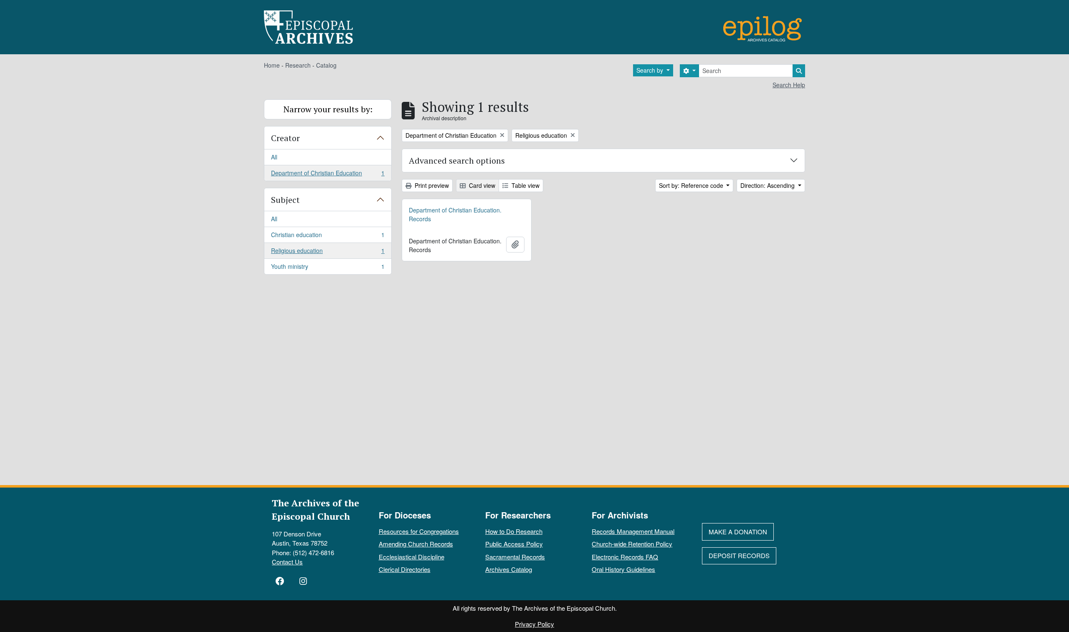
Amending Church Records (416, 543)
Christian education (328, 236)
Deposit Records (739, 555)
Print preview (431, 185)
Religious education (328, 252)
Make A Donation (738, 531)
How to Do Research (513, 531)
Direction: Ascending (768, 185)
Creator (285, 138)
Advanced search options (457, 160)
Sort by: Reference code (692, 185)
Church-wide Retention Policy (632, 543)
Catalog (326, 65)
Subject (285, 199)
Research (298, 65)
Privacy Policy (534, 623)
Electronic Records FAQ (625, 556)
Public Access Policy (514, 543)
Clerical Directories (405, 569)
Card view (481, 185)
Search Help (789, 85)
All (274, 157)
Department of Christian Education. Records (455, 214)
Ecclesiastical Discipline (411, 556)
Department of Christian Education (328, 175)
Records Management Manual (633, 531)
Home (272, 65)
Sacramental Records (515, 556)
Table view (525, 185)
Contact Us (287, 561)
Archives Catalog (508, 569)
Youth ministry (328, 268)
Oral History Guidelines (623, 569)
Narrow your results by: (328, 109)
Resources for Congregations (419, 531)
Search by (650, 70)
